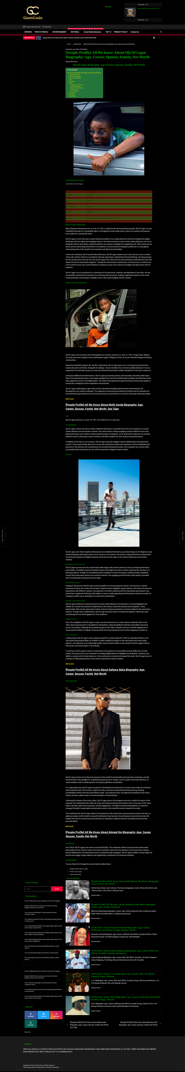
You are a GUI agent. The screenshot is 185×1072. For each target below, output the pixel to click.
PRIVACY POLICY (121, 32)
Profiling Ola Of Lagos (75, 74)
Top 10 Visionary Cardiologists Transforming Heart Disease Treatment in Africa (41, 913)
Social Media (73, 96)
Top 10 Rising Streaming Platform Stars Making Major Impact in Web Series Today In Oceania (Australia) (43, 933)
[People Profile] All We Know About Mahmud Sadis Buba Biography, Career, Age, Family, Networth (123, 905)
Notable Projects (74, 89)
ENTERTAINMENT (61, 31)
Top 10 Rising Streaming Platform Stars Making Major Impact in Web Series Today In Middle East (43, 940)
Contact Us (134, 32)
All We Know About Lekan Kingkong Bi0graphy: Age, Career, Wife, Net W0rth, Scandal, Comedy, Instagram (124, 952)
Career (71, 83)
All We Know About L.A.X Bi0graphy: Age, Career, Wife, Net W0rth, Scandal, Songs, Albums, (123, 975)
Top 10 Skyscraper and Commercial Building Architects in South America (42, 947)
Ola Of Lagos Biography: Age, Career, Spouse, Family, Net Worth (84, 72)
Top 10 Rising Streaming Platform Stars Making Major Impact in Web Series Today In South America (43, 927)
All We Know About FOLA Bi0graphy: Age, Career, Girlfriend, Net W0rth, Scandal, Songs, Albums (125, 998)
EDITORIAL (75, 32)
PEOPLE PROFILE (41, 32)
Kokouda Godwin (95, 895)
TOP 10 (108, 32)
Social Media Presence (76, 86)
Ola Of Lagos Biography (75, 76)
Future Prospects (75, 90)
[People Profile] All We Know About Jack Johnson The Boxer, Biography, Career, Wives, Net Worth (125, 882)
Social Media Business (92, 32)
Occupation (72, 81)
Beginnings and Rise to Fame (77, 84)
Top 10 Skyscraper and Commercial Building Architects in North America (42, 958)
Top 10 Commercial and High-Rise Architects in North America (41, 953)
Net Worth (72, 94)
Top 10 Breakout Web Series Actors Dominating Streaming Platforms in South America (43, 920)
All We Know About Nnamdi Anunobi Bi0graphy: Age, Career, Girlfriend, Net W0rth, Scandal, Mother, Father (120, 928)
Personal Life (73, 92)
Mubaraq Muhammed (71, 61)
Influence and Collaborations (77, 87)
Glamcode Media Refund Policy (148, 8)
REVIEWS (28, 32)
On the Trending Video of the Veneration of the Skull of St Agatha (42, 901)
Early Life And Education (75, 78)
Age (70, 79)
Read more (27, 1032)
